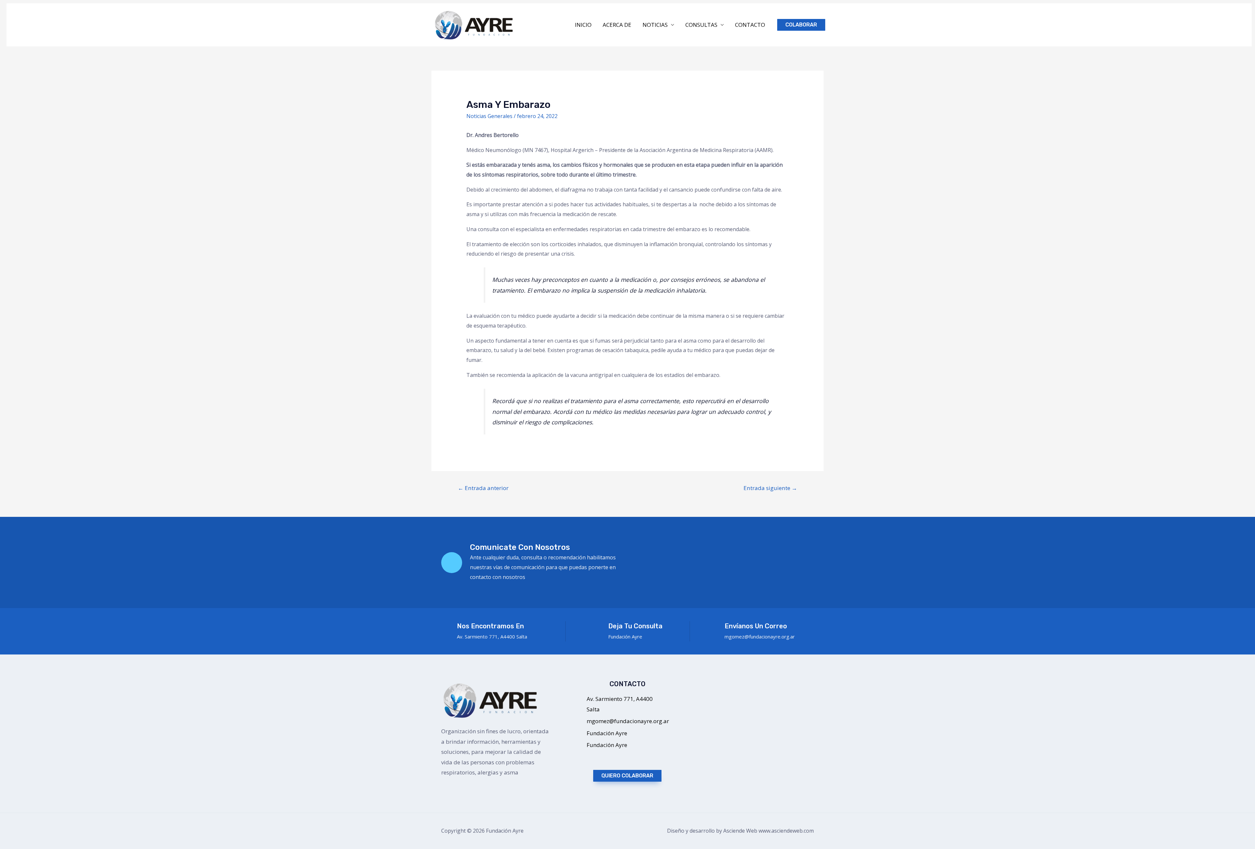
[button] (627, 776)
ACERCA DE (617, 24)
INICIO (583, 24)
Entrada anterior (483, 488)
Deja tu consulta (635, 626)
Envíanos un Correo (756, 626)
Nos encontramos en (490, 626)
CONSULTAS (701, 24)
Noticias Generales (489, 116)
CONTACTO (750, 24)
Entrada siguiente (770, 488)
